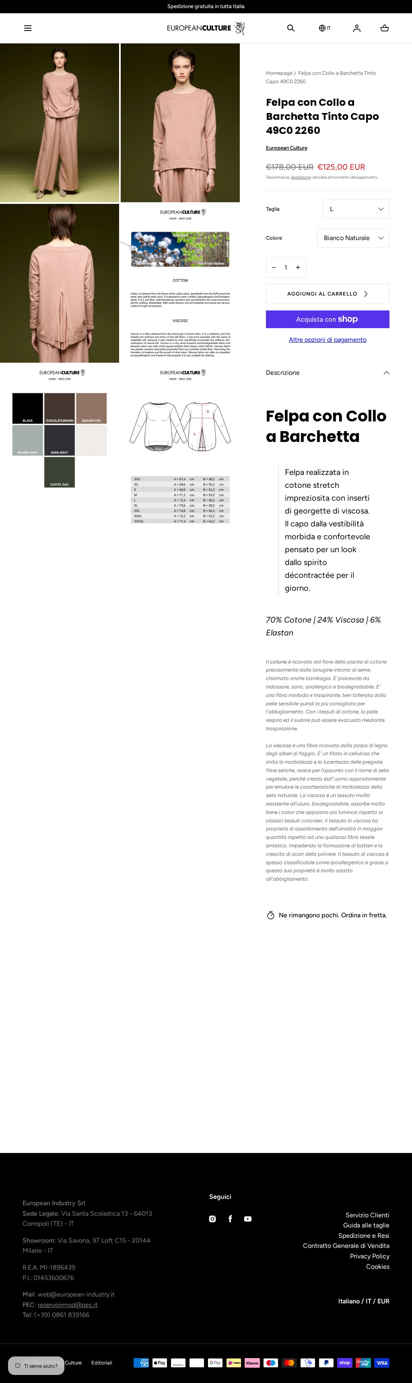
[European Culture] (206, 28)
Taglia (273, 209)
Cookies (377, 1266)
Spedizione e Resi (363, 1235)
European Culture (286, 148)
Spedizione (301, 177)
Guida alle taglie (366, 1225)
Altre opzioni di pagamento (328, 339)
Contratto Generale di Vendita (346, 1245)
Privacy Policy (369, 1256)
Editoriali (101, 1363)
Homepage (279, 73)
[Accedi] (357, 28)
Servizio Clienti (367, 1215)
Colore (274, 238)
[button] (28, 28)
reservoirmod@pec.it (68, 1305)
